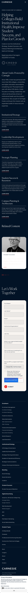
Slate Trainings (5, 424)
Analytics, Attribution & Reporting (11, 497)
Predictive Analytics (7, 415)
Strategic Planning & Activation (10, 455)
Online (4, 544)
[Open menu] (25, 2)
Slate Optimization (7, 419)
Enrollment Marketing (7, 412)
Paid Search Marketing (8, 519)
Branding (4, 470)
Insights (4, 552)
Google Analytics (6, 502)
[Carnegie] (7, 2)
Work (3, 549)
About (3, 556)
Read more (5, 55)
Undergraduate (6, 531)
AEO (3, 512)
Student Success (9, 254)
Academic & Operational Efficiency (11, 458)
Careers (4, 563)
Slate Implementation (7, 421)
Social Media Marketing (8, 522)
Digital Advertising (7, 494)
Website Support (6, 508)
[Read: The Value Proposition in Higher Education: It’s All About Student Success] (14, 253)
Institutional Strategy (8, 444)
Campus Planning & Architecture (10, 465)
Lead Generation (6, 439)
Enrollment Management (8, 407)
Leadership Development (8, 451)
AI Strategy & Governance (9, 448)
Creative (4, 480)
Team (3, 559)
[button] (3, 275)
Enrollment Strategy (7, 409)
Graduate (4, 534)
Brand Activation (6, 477)
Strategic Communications (9, 461)
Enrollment (5, 403)
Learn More (5, 129)
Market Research (6, 436)
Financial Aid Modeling (7, 430)
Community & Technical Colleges (10, 541)
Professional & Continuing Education (12, 537)
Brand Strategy (6, 473)
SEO (3, 515)
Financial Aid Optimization (9, 427)
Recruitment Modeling (7, 432)
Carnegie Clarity (6, 500)
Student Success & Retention (10, 489)
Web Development (7, 506)
